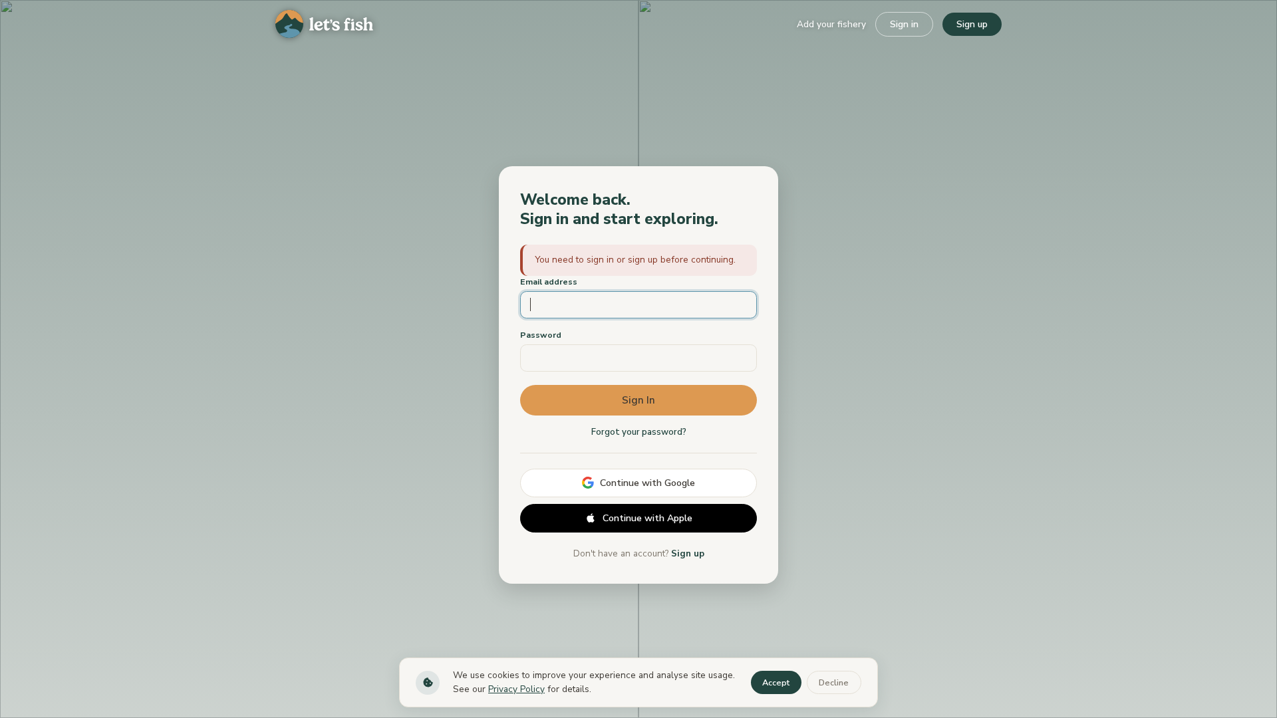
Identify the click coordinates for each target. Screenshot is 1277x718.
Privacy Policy (516, 689)
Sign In (638, 400)
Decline (834, 683)
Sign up (972, 24)
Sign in (904, 24)
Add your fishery (831, 24)
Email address (548, 281)
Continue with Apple (647, 518)
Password (540, 334)
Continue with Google (647, 483)
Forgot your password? (638, 432)
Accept (775, 683)
